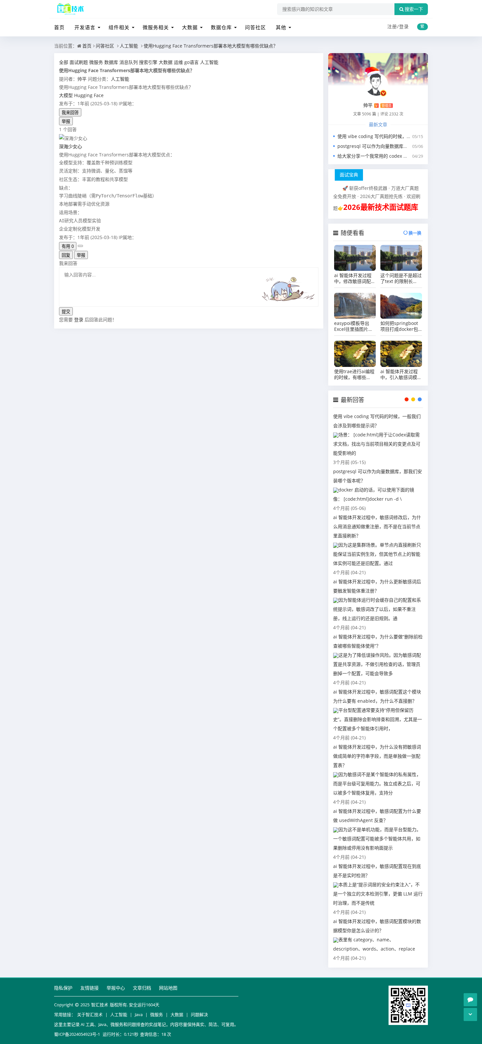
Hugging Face (89, 95)
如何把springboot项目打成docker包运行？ (399, 326)
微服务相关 (156, 27)
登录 (404, 26)
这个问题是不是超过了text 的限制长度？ (401, 278)
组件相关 (119, 27)
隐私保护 (63, 988)
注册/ (393, 26)
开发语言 (84, 27)
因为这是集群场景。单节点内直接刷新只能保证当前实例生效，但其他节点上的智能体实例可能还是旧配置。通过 (377, 554)
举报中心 (116, 988)
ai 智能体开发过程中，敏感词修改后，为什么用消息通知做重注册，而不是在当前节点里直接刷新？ (377, 526)
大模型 (66, 95)
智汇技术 (99, 1005)
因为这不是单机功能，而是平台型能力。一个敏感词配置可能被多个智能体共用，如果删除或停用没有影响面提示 (377, 838)
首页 (59, 27)
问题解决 (199, 1014)
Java (139, 1014)
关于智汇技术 (90, 1014)
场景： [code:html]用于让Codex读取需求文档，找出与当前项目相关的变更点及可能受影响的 (376, 444)
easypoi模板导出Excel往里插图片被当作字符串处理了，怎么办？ (354, 326)
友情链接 (89, 988)
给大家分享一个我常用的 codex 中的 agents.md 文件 (392, 156)
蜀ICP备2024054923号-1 (77, 1034)
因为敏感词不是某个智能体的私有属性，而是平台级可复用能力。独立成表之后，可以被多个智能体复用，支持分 (377, 783)
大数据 (190, 27)
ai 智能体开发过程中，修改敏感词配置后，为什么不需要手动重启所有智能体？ (354, 278)
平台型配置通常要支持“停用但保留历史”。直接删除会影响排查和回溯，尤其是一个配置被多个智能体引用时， (377, 719)
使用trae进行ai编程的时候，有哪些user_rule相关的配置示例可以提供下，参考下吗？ (354, 374)
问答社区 (255, 27)
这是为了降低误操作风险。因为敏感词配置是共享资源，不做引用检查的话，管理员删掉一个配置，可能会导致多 (377, 664)
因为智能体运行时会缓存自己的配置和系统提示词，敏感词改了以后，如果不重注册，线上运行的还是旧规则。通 (377, 609)
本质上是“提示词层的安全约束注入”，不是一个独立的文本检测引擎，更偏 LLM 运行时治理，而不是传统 (378, 893)
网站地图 (168, 988)
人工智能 (129, 46)
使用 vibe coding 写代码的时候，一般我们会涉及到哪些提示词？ (404, 136)
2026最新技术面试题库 (380, 207)
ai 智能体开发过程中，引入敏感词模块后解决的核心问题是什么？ (401, 374)
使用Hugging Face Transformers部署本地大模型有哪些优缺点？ (211, 46)
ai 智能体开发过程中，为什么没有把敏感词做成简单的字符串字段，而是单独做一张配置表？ (377, 756)
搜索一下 (414, 9)
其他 (281, 27)
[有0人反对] (80, 246)
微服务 (156, 1014)
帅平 (82, 79)
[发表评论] (470, 999)
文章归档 (142, 988)
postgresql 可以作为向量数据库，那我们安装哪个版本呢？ (397, 146)
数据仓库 (221, 27)
